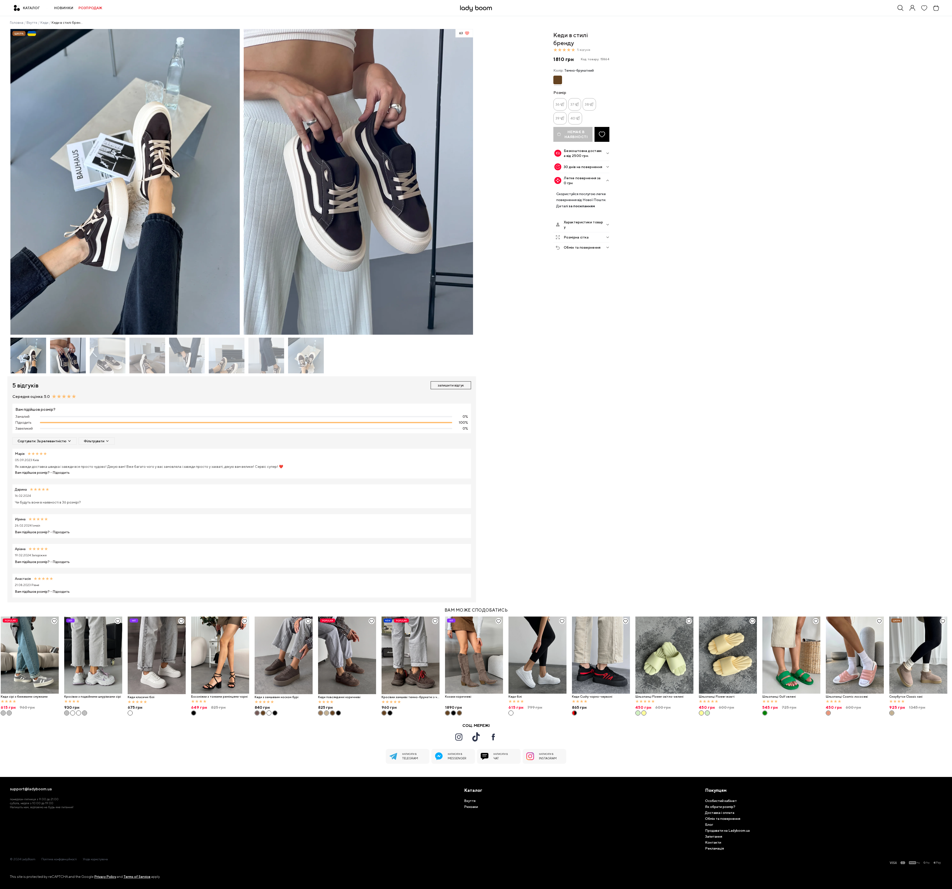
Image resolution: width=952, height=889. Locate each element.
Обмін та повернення (582, 247)
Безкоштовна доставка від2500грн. (583, 153)
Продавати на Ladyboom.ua (727, 830)
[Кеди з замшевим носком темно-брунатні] (263, 713)
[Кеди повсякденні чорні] (338, 713)
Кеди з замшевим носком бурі (276, 697)
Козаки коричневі (458, 696)
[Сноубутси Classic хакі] (918, 655)
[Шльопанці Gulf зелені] (791, 655)
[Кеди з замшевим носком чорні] (275, 713)
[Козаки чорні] (453, 713)
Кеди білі (515, 696)
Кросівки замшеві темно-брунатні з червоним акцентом (410, 697)
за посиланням (582, 206)
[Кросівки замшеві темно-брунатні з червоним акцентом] (411, 655)
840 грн (262, 707)
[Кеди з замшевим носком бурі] (284, 655)
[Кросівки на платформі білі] (79, 713)
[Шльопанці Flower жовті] (644, 713)
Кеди (44, 23)
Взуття (32, 23)
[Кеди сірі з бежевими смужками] (30, 655)
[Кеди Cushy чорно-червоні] (601, 655)
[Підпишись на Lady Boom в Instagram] (458, 737)
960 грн (389, 707)
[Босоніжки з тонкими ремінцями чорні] (220, 655)
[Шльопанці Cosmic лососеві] (855, 655)
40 (572, 118)
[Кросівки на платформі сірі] (85, 713)
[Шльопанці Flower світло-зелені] (664, 655)
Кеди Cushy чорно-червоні (592, 696)
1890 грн (453, 707)
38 (587, 104)
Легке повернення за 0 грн (582, 180)
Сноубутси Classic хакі (905, 696)
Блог (709, 825)
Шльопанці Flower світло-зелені (659, 696)
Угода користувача (95, 859)
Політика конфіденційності (59, 859)
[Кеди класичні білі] (157, 655)
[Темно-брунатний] (557, 80)
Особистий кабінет (721, 801)
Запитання (713, 836)
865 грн (579, 707)
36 (558, 104)
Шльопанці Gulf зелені (779, 696)
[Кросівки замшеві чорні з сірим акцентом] (390, 713)
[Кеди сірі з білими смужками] (9, 713)
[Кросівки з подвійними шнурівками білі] (73, 713)
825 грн (325, 707)
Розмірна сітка (576, 237)
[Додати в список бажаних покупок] (602, 134)
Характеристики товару (583, 224)
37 (572, 104)
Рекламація (714, 848)
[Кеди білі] (537, 655)
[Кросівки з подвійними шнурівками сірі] (93, 655)
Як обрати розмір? (720, 807)
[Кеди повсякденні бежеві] (326, 713)
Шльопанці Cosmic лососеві (847, 696)
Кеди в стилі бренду (67, 23)
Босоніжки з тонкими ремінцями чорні (219, 696)
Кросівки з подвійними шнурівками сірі (92, 696)
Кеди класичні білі (141, 697)
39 (558, 118)
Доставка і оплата (719, 813)
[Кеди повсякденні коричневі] (347, 655)
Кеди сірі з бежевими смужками (24, 696)
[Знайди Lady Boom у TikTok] (476, 737)
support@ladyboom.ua (31, 789)
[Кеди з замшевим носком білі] (269, 713)
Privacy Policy (105, 877)
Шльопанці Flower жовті (717, 696)
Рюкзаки (471, 807)
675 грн (135, 707)
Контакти (713, 842)
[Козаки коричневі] (474, 655)
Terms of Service (136, 877)
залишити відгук (451, 385)
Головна (16, 23)
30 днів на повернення (583, 167)
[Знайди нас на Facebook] (493, 737)
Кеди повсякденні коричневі (339, 697)
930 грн (71, 707)
